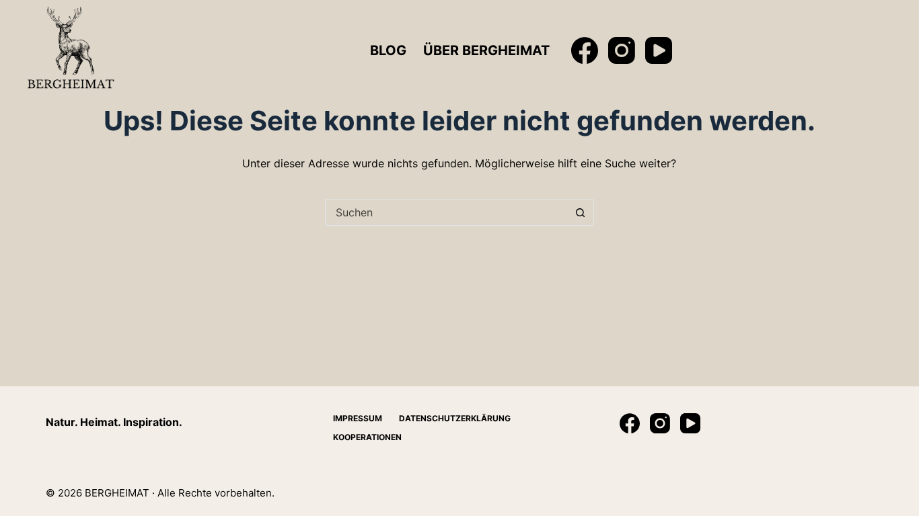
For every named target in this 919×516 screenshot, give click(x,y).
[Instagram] (621, 50)
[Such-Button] (580, 212)
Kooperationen (367, 437)
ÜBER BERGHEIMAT (486, 50)
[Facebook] (584, 50)
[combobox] (447, 212)
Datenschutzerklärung (455, 418)
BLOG (388, 50)
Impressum (357, 418)
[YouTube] (658, 50)
